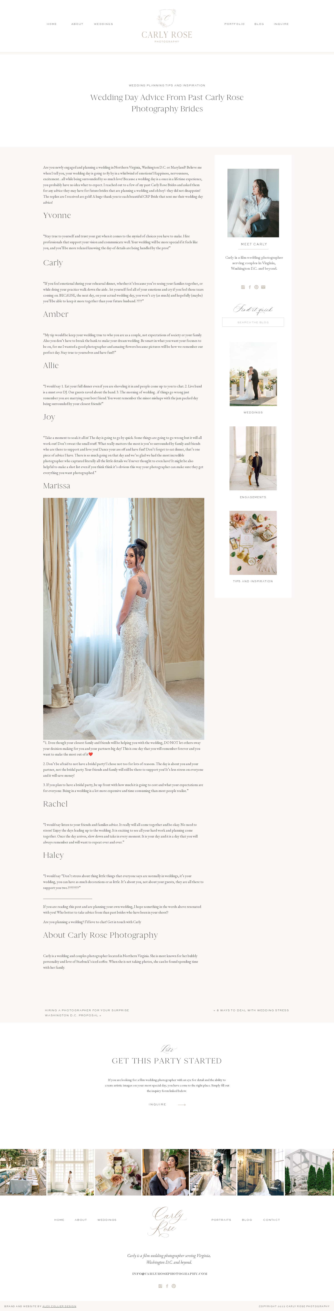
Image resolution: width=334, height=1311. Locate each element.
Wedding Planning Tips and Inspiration (167, 85)
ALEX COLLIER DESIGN (59, 1306)
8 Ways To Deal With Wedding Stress (253, 1010)
